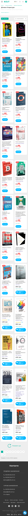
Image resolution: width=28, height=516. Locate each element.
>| (4, 454)
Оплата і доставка (14, 500)
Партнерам (13, 502)
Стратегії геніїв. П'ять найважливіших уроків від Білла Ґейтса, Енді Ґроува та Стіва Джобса (7, 388)
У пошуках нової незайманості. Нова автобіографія (6, 282)
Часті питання (6, 502)
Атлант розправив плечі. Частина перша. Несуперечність (20, 282)
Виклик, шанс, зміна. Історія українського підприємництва (20, 178)
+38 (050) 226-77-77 (10, 477)
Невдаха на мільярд (6, 247)
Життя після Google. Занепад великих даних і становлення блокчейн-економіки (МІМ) (6, 144)
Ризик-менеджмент (20, 141)
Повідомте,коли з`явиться (21, 292)
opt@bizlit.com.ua (9, 492)
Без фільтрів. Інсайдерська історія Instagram (20, 39)
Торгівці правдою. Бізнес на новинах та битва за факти (20, 248)
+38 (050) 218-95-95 (10, 489)
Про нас (6, 500)
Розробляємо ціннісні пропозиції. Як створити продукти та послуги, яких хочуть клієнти (21, 388)
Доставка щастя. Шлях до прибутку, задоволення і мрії (6, 315)
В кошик (5, 51)
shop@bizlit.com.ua (10, 480)
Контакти (21, 500)
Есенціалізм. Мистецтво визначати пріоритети (20, 352)
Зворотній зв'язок (21, 502)
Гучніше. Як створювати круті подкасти (6, 213)
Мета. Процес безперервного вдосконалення (5, 426)
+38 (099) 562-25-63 (10, 474)
